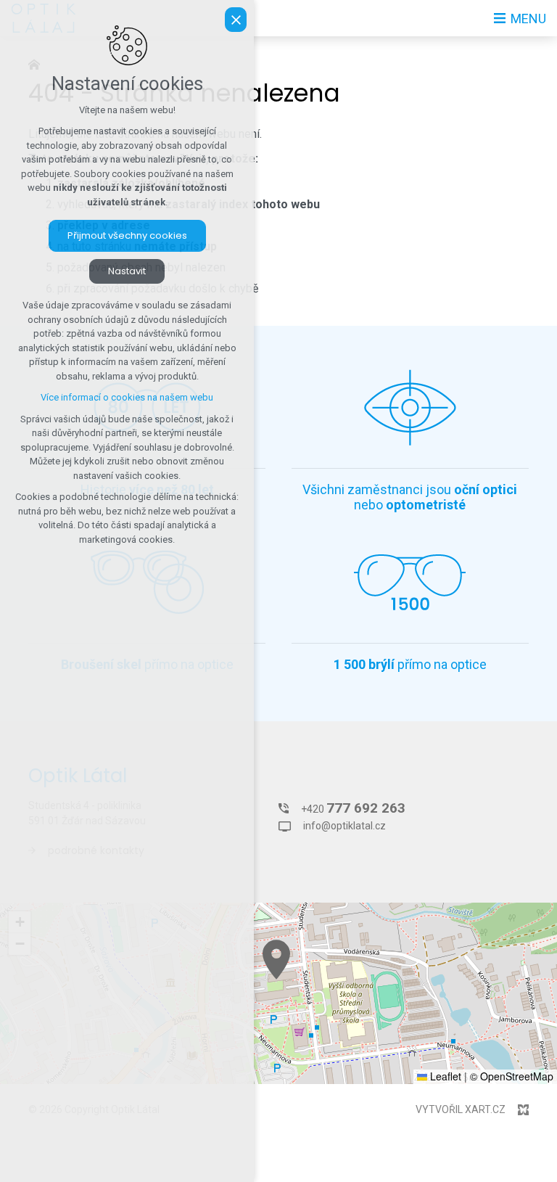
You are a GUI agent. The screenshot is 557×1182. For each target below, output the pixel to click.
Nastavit (127, 271)
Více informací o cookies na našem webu (127, 397)
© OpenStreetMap (511, 1076)
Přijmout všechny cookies (127, 235)
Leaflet (444, 1076)
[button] (276, 959)
